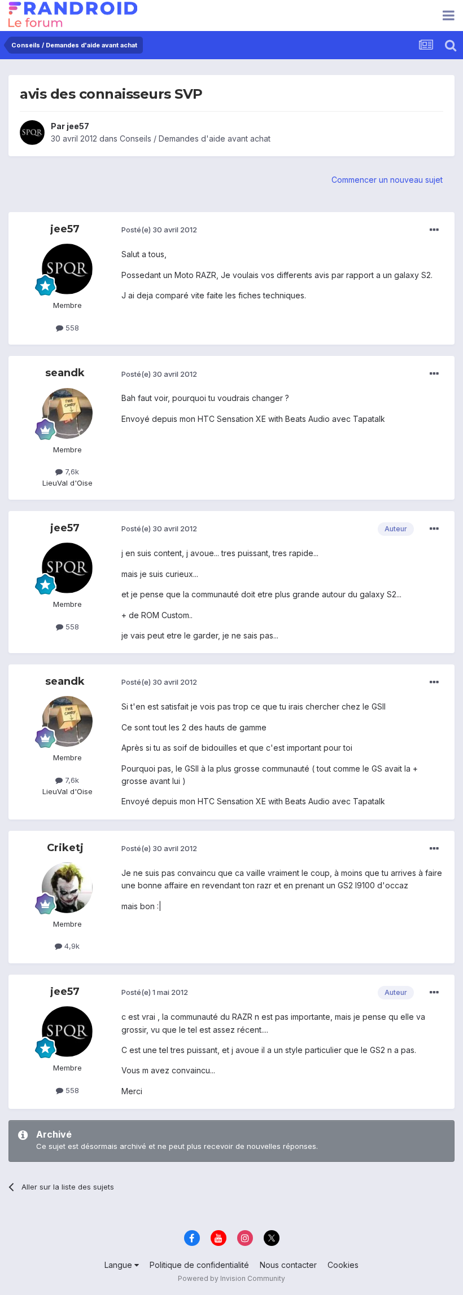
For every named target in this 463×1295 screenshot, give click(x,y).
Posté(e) (159, 229)
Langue (119, 1265)
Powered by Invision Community (231, 1278)
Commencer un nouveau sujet (387, 179)
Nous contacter (288, 1265)
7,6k (71, 471)
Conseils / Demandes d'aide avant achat (195, 138)
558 (71, 327)
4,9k (71, 945)
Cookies (343, 1265)
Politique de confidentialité (199, 1265)
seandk (65, 373)
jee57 (78, 126)
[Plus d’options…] (434, 230)
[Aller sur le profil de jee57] (32, 132)
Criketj (65, 848)
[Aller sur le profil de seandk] (67, 413)
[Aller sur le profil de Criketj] (67, 887)
